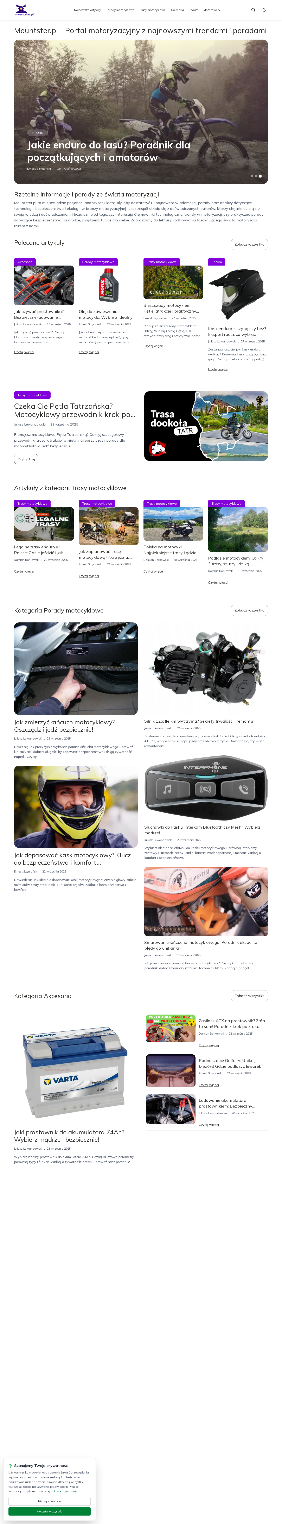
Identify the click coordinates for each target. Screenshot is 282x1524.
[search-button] (253, 10)
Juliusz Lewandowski (28, 324)
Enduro (194, 10)
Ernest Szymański (39, 169)
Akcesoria (177, 10)
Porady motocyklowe (120, 10)
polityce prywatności (64, 1491)
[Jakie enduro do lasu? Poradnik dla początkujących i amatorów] (141, 112)
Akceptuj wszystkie (49, 1511)
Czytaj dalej (26, 459)
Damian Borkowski (26, 560)
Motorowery (212, 10)
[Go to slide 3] (260, 176)
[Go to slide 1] (252, 176)
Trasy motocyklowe (152, 10)
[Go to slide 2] (256, 176)
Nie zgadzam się (49, 1501)
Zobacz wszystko (249, 244)
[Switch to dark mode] (264, 10)
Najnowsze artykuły (87, 10)
